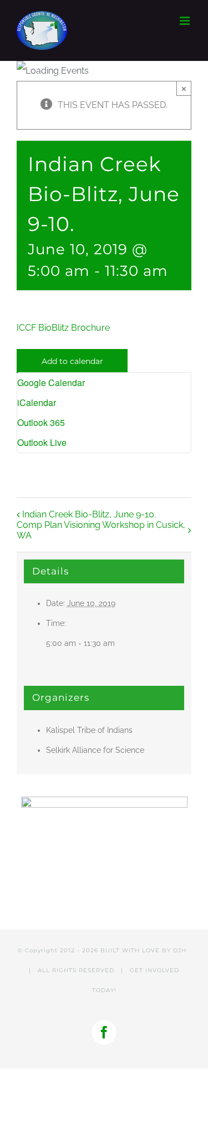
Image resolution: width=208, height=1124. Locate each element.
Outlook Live (42, 442)
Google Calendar (51, 382)
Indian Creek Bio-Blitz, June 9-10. (89, 514)
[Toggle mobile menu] (185, 21)
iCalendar (36, 402)
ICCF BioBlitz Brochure (63, 327)
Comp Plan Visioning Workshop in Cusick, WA (101, 530)
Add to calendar (72, 361)
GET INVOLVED (154, 970)
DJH (179, 950)
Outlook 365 (41, 422)
